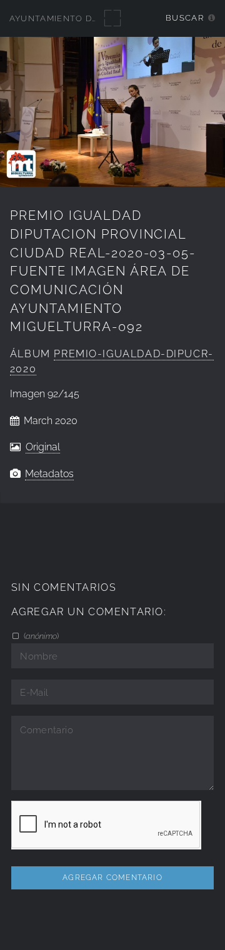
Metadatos (49, 474)
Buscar (185, 17)
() (40, 636)
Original (43, 447)
